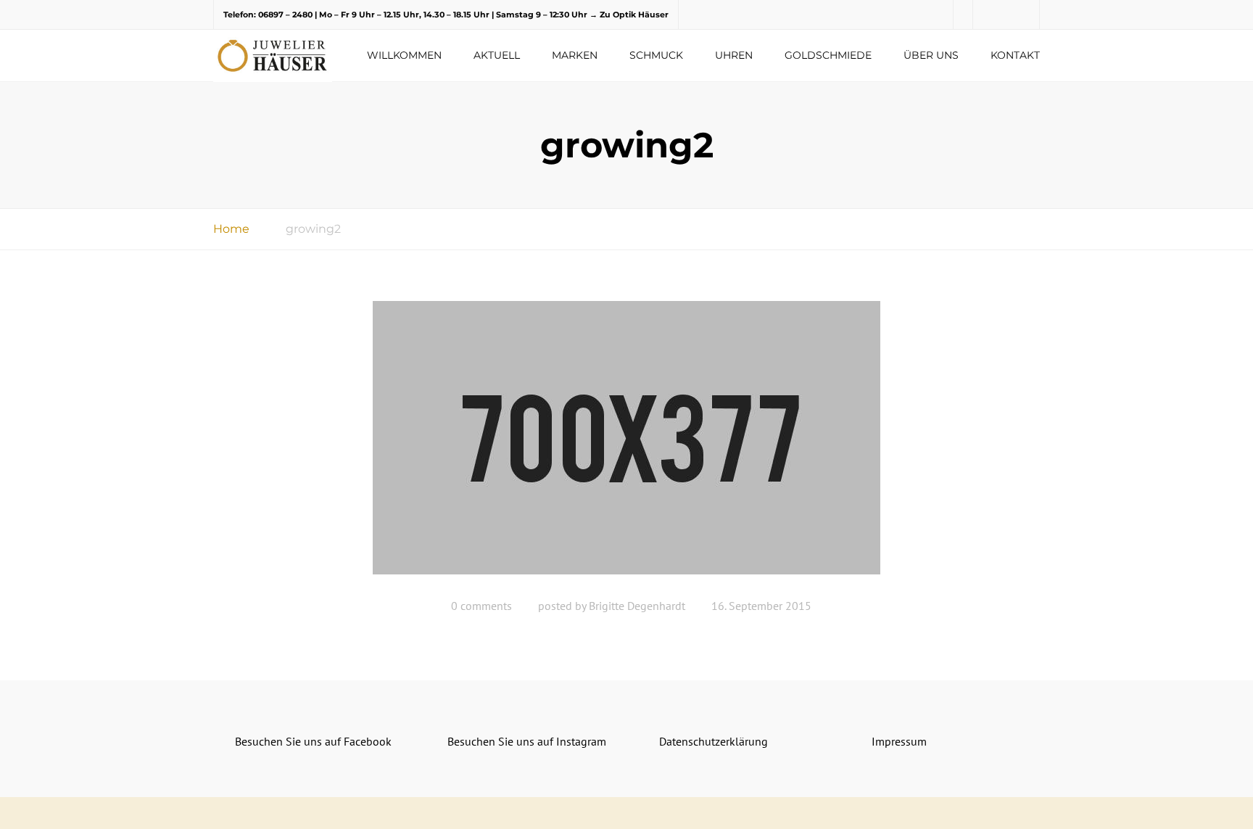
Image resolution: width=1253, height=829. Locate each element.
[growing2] (626, 443)
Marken (574, 55)
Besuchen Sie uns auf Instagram (526, 741)
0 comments (481, 605)
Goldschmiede (828, 55)
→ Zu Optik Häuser (629, 14)
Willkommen (404, 55)
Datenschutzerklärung (713, 741)
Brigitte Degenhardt (637, 605)
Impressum (899, 741)
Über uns (931, 55)
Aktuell (497, 55)
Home (231, 229)
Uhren (734, 55)
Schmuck (656, 55)
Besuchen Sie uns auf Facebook (313, 741)
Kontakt (1015, 55)
